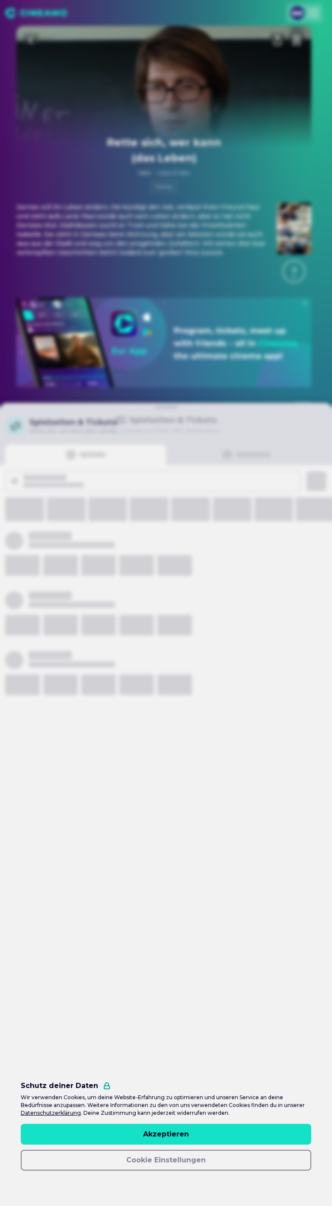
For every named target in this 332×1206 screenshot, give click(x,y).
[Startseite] (36, 13)
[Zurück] (31, 40)
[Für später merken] (296, 40)
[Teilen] (277, 40)
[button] (294, 271)
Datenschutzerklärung (51, 1113)
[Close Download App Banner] (304, 303)
